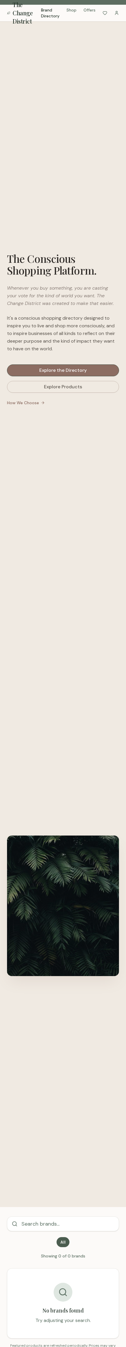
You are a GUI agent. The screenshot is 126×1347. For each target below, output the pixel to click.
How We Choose (23, 402)
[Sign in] (116, 13)
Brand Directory (50, 13)
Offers (90, 10)
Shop (71, 10)
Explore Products (63, 387)
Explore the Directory (63, 370)
